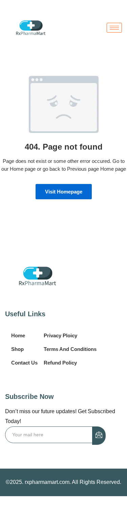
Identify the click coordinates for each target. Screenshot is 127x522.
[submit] (99, 435)
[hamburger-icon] (114, 28)
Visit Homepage (63, 192)
